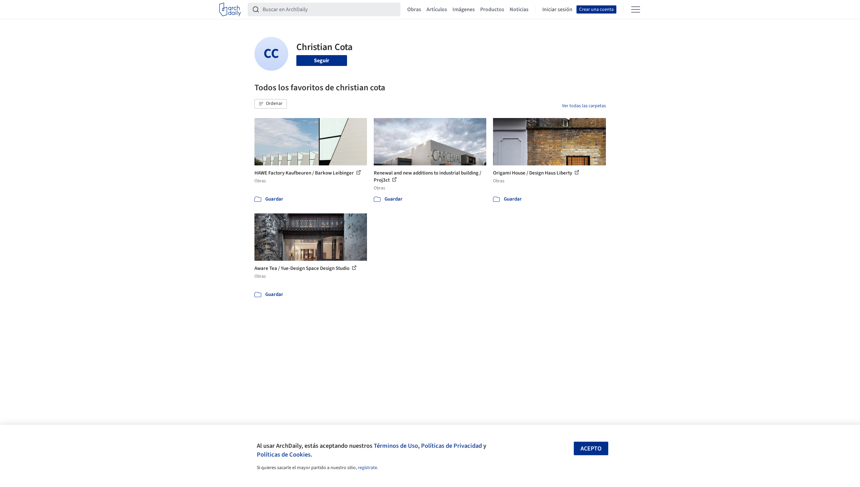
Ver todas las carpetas (584, 105)
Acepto (591, 448)
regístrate (367, 467)
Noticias (519, 9)
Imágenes (463, 9)
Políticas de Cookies (284, 454)
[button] (270, 104)
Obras (414, 9)
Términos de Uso (396, 445)
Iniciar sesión (557, 9)
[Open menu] (635, 9)
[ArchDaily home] (230, 9)
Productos (492, 9)
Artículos (436, 9)
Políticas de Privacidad (451, 445)
